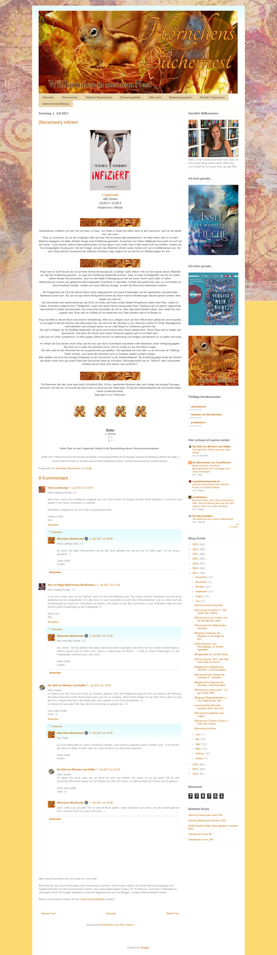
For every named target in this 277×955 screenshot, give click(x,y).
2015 (195, 769)
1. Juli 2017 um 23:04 (81, 487)
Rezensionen (70, 97)
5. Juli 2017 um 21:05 (101, 733)
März (198, 748)
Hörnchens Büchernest (70, 538)
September (201, 591)
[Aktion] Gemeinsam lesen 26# (205, 815)
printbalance (198, 422)
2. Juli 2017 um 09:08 (101, 538)
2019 (195, 563)
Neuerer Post (48, 913)
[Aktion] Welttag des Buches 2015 (207, 820)
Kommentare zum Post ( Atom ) (116, 924)
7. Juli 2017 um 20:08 (101, 802)
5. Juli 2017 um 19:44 (99, 685)
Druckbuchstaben (202, 516)
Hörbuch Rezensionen (99, 97)
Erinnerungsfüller (130, 97)
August (199, 596)
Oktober (200, 586)
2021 (195, 554)
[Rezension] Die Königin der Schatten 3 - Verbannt (209, 676)
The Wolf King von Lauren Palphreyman (212, 519)
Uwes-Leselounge (58, 487)
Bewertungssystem (180, 97)
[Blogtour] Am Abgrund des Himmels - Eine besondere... (211, 668)
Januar (199, 758)
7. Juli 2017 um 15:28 (108, 769)
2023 (195, 544)
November (201, 582)
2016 (195, 764)
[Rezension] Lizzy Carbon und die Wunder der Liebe (210, 619)
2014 (195, 773)
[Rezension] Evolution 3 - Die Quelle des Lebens (210, 612)
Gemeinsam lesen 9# (200, 834)
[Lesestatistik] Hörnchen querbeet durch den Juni (208, 707)
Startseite (48, 97)
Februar (199, 753)
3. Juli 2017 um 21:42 (108, 584)
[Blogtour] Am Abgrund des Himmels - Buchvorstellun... (211, 684)
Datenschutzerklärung (56, 103)
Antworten (53, 524)
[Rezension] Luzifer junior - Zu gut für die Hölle (210, 691)
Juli (197, 601)
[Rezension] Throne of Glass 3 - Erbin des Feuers (211, 722)
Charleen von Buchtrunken (206, 414)
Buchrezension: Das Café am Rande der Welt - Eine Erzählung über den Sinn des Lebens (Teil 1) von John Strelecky (213, 503)
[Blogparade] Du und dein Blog (211, 654)
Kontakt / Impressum (212, 97)
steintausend (198, 406)
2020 (195, 558)
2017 (195, 573)
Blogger (145, 947)
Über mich (155, 97)
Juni (198, 734)
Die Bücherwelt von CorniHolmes (211, 462)
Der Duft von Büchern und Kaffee (67, 685)
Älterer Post (172, 913)
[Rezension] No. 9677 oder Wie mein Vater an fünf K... (211, 661)
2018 (195, 568)
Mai (197, 739)
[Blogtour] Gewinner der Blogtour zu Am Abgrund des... (209, 636)
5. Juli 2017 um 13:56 (101, 635)
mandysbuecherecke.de (206, 481)
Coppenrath (110, 194)
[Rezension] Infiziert (205, 728)
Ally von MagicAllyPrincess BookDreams (71, 584)
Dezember (201, 577)
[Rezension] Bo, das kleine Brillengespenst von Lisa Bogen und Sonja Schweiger (211, 468)
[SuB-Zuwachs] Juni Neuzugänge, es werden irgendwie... (208, 646)
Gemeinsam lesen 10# (200, 839)
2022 (195, 549)
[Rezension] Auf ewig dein (208, 605)
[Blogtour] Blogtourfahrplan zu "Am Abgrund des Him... (210, 699)
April (198, 744)
